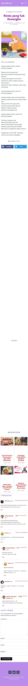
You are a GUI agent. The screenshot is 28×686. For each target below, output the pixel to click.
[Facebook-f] (10, 202)
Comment (4, 619)
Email (3, 645)
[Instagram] (17, 202)
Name (3, 638)
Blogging (10, 11)
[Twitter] (14, 202)
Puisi (14, 11)
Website (3, 651)
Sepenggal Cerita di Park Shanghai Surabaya (17, 288)
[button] (22, 3)
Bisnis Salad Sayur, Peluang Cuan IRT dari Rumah (16, 300)
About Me (14, 191)
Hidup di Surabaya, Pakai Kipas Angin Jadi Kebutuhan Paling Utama (17, 322)
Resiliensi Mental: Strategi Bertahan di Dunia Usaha (16, 311)
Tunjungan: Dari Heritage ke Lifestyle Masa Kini (17, 332)
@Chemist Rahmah (8, 567)
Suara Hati (19, 11)
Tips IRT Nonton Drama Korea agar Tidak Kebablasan (17, 278)
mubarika (7, 581)
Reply (2, 509)
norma (6, 533)
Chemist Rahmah (9, 515)
